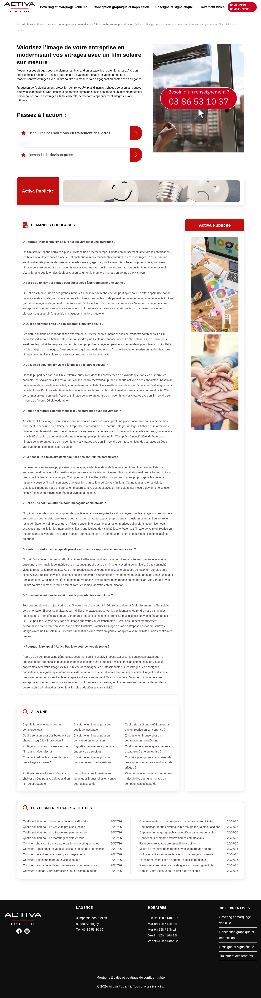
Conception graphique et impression (121, 7)
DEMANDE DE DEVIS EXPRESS (239, 7)
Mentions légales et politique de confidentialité (130, 977)
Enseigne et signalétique (174, 7)
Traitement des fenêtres (236, 956)
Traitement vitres (212, 7)
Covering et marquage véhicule (63, 7)
